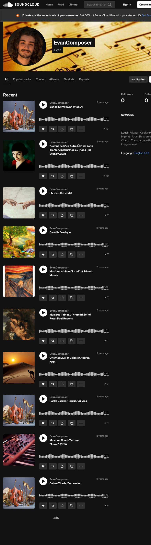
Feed (61, 4)
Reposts (84, 79)
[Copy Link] (72, 129)
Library (73, 4)
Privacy (134, 132)
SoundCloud (21, 4)
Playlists (69, 79)
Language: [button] (135, 153)
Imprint (125, 136)
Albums (54, 79)
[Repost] (53, 129)
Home (49, 4)
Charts (125, 140)
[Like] (43, 129)
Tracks (40, 79)
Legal (124, 132)
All (6, 79)
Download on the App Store (133, 123)
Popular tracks (22, 79)
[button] (43, 105)
